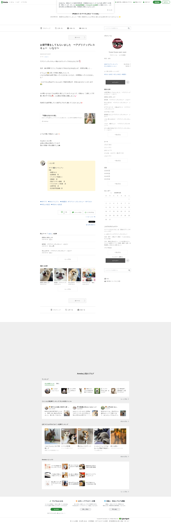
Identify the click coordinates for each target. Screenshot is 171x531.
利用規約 (92, 521)
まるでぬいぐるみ (109, 111)
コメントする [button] (77, 212)
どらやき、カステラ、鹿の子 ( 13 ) (114, 153)
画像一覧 (72, 28)
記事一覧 (60, 28)
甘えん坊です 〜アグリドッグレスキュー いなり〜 (117, 103)
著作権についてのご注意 (113, 281)
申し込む (114, 509)
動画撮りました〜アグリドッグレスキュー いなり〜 (117, 115)
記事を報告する (91, 224)
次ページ (77, 37)
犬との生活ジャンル (109, 66)
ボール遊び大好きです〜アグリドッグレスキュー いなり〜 (117, 129)
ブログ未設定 (108, 247)
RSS (108, 278)
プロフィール (113, 55)
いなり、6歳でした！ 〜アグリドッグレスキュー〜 (117, 124)
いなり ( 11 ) (107, 156)
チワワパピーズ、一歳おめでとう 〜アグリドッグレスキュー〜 (117, 108)
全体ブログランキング (110, 64)
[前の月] (111, 193)
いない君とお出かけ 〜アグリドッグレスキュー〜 (117, 120)
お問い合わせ (84, 521)
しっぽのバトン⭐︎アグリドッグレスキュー (115, 234)
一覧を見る (117, 134)
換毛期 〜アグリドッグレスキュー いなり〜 (117, 99)
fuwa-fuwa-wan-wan (117, 52)
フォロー (116, 82)
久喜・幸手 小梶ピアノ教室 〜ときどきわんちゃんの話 (117, 237)
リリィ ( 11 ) (107, 147)
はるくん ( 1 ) (108, 150)
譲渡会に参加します (109, 97)
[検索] (128, 28)
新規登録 (157, 2)
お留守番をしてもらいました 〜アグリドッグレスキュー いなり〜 (117, 93)
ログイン (166, 2)
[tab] (49, 383)
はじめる (56, 509)
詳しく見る (85, 509)
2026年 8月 (117, 192)
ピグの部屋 (122, 55)
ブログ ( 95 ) (108, 144)
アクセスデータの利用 (102, 521)
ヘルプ (127, 521)
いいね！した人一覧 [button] (90, 216)
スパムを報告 (75, 521)
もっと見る (68, 259)
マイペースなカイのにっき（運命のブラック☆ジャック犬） (117, 230)
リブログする (90, 212)
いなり (46, 56)
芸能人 (57, 383)
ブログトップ (46, 28)
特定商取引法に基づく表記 (116, 521)
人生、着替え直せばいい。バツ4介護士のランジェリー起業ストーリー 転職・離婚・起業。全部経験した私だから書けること (117, 243)
